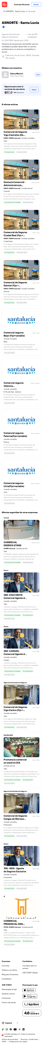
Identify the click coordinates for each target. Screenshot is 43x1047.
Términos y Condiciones (29, 1039)
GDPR (4, 1041)
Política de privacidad (10, 1039)
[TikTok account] (3, 1029)
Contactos (6, 998)
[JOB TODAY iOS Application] (29, 990)
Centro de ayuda (9, 1002)
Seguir (34, 89)
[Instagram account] (7, 1029)
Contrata (5, 966)
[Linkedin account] (23, 1029)
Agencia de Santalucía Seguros (15, 682)
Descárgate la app (9, 989)
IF (4, 896)
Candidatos (6, 979)
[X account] (20, 1029)
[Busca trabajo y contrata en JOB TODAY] (4, 4)
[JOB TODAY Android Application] (29, 996)
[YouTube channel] (15, 1029)
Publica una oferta (9, 970)
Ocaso (6, 570)
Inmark (6, 518)
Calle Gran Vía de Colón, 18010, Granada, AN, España (22, 56)
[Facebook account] (11, 1029)
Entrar (36, 4)
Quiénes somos (8, 994)
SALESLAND (8, 735)
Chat (38, 75)
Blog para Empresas (10, 974)
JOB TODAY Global (30, 973)
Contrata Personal (21, 4)
